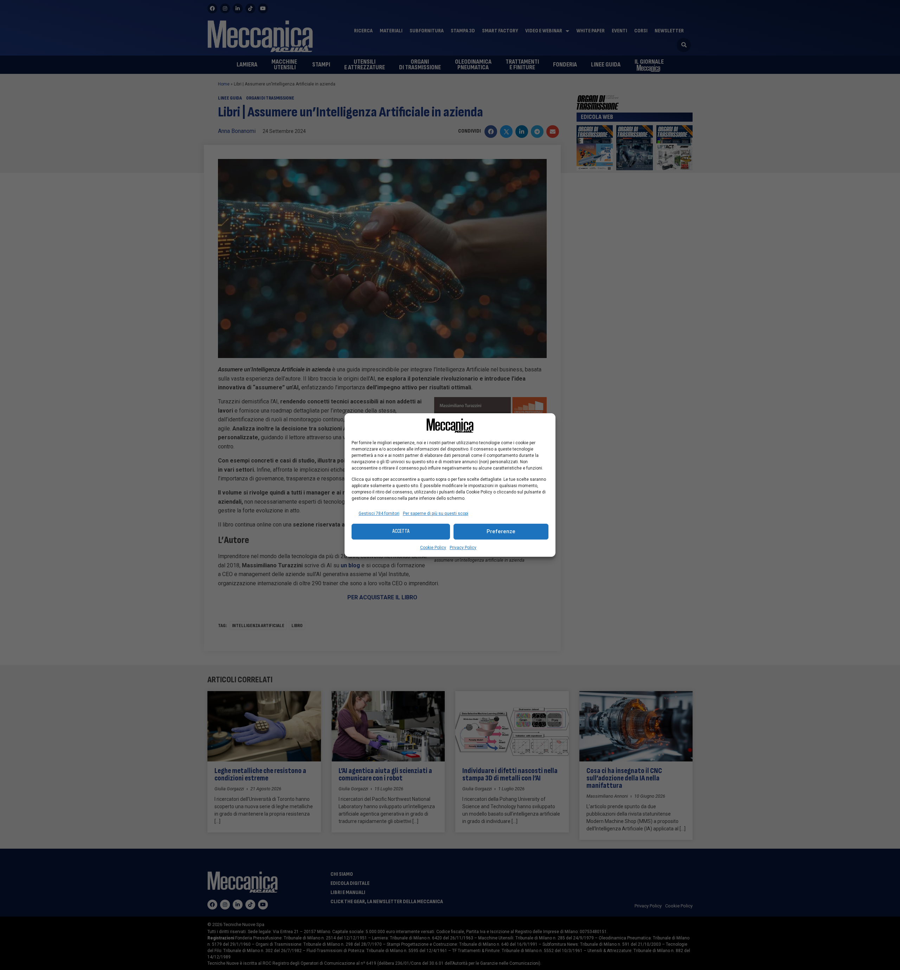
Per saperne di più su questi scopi (435, 513)
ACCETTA (401, 531)
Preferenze (501, 531)
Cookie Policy (433, 547)
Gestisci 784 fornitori (379, 513)
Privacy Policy (463, 547)
